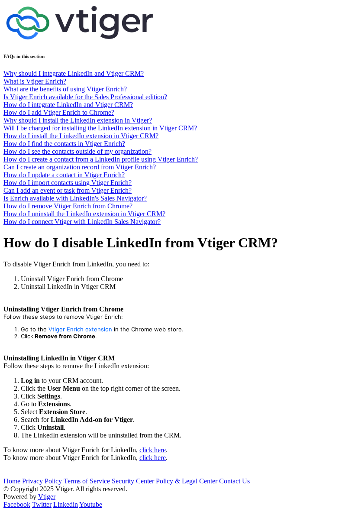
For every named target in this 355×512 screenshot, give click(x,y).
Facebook (16, 504)
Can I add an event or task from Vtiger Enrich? (67, 190)
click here (152, 450)
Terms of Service (87, 481)
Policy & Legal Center (186, 481)
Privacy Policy (42, 481)
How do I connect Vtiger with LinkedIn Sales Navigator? (82, 221)
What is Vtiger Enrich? (34, 81)
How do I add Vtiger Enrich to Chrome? (58, 112)
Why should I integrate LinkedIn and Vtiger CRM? (73, 73)
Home (11, 481)
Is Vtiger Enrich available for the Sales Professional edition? (85, 96)
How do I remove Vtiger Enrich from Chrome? (67, 206)
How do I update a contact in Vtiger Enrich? (64, 174)
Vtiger (46, 496)
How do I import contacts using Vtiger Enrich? (67, 182)
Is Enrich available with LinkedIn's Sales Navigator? (75, 198)
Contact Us (234, 481)
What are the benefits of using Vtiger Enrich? (65, 89)
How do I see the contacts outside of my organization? (77, 151)
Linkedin (65, 504)
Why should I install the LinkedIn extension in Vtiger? (77, 120)
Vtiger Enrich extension (80, 329)
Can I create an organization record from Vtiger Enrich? (79, 167)
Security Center (133, 481)
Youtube (90, 504)
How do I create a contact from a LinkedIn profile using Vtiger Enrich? (100, 159)
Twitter (42, 504)
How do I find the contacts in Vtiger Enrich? (64, 143)
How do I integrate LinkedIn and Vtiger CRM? (68, 104)
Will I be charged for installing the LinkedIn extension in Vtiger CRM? (100, 128)
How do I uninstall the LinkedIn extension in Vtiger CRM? (84, 213)
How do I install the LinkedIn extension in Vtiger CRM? (80, 135)
